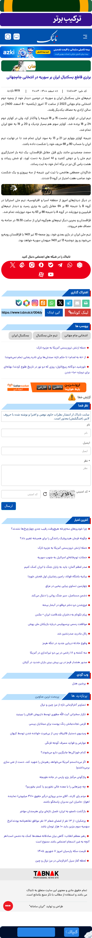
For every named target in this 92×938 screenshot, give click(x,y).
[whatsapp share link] (51, 303)
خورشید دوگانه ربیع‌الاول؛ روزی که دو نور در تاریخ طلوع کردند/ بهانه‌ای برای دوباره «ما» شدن (47, 370)
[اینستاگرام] (34, 302)
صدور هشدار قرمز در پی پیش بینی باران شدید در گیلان (55, 662)
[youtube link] (51, 275)
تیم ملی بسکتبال (46, 335)
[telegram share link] (68, 303)
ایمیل (86, 443)
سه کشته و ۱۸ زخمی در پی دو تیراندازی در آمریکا (58, 653)
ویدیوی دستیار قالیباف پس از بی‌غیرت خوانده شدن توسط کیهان (48, 733)
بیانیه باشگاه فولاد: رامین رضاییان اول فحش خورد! (57, 577)
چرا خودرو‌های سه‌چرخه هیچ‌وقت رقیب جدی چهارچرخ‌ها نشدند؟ (49, 529)
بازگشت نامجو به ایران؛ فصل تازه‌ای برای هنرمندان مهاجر (53, 811)
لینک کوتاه (80, 312)
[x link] (13, 265)
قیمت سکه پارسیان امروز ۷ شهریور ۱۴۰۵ (62, 851)
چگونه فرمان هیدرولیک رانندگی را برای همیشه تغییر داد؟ (53, 538)
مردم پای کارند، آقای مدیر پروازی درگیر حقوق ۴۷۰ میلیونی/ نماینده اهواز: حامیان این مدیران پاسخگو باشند (49, 799)
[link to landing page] (47, 36)
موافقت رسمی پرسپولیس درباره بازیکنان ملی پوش (57, 624)
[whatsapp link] (70, 265)
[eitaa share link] (43, 303)
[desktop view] (16, 36)
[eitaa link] (22, 265)
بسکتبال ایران (20, 335)
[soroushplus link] (41, 265)
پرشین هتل (79, 684)
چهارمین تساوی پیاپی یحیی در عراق (66, 586)
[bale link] (51, 265)
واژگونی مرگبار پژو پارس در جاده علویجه (62, 777)
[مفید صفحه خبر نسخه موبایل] (46, 19)
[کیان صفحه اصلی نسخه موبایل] (46, 932)
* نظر (87, 461)
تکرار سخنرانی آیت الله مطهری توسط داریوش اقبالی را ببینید (51, 714)
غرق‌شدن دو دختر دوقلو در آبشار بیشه (64, 605)
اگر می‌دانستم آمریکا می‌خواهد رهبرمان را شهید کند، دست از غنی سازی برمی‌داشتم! (46, 765)
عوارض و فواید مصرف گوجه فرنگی (65, 743)
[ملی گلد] (46, 6)
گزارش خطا (84, 397)
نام (88, 425)
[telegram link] (60, 265)
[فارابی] (46, 65)
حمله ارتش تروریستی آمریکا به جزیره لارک (61, 348)
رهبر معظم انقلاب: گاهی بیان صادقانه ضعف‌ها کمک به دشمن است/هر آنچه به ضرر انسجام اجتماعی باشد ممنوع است (47, 839)
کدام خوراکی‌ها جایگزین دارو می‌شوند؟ (63, 753)
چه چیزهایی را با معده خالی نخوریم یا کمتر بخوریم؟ (56, 787)
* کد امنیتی (83, 492)
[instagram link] (32, 265)
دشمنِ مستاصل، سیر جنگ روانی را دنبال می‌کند (59, 596)
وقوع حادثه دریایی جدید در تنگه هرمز (64, 643)
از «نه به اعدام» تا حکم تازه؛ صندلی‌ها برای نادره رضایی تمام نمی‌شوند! (45, 357)
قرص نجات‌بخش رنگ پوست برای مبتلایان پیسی (57, 724)
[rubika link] (80, 265)
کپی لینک (54, 312)
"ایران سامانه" (37, 907)
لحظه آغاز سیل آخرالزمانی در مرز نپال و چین (60, 861)
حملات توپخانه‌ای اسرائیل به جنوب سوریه (62, 558)
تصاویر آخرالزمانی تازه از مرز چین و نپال (63, 705)
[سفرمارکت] (46, 387)
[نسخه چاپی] (86, 303)
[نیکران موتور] (46, 189)
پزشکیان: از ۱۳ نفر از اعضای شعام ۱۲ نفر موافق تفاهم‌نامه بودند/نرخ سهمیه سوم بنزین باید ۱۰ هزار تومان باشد (48, 824)
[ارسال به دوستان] (77, 303)
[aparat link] (41, 275)
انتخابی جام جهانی (76, 335)
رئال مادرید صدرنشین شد (72, 634)
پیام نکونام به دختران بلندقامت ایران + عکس (61, 615)
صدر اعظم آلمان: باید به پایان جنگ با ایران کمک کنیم (55, 567)
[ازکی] (46, 52)
